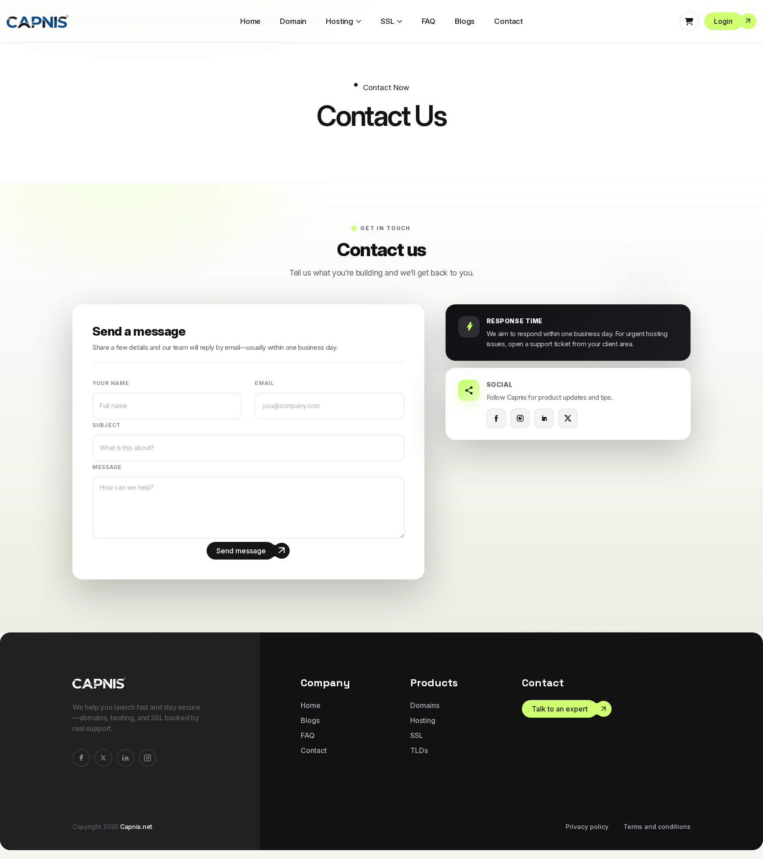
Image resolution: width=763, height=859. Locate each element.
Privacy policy (587, 826)
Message (107, 467)
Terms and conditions (657, 826)
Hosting (339, 21)
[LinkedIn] (544, 418)
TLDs (419, 750)
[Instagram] (520, 418)
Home (250, 21)
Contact (508, 21)
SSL (387, 21)
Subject (106, 425)
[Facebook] (496, 418)
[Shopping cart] (689, 21)
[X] (568, 418)
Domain (293, 21)
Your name (110, 383)
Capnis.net (136, 826)
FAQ (429, 21)
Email (264, 383)
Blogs (465, 21)
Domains (424, 705)
